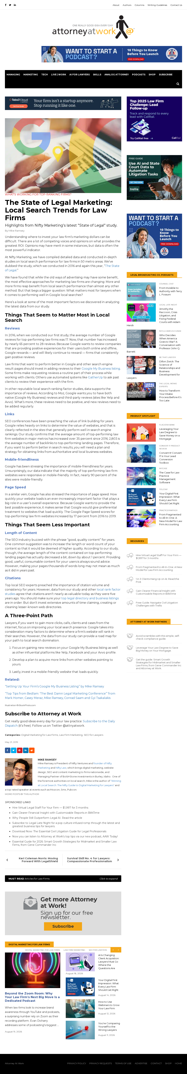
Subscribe (165, 74)
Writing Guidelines (157, 5)
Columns (139, 5)
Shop (152, 74)
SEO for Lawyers (93, 734)
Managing (13, 74)
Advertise (141, 1063)
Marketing (30, 74)
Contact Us (176, 5)
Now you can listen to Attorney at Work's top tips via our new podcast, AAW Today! (65, 836)
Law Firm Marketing (74, 950)
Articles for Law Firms (63, 878)
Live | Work (58, 74)
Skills (97, 74)
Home (178, 1063)
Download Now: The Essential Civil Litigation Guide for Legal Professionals (59, 831)
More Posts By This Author (22, 794)
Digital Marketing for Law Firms (42, 950)
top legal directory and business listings (90, 598)
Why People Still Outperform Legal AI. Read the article (47, 818)
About (116, 5)
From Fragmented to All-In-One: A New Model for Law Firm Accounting (159, 568)
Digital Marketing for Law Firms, (39, 734)
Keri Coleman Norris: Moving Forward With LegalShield (38, 860)
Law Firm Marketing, (71, 734)
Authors (127, 5)
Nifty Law (61, 767)
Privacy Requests (100, 1063)
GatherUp (95, 377)
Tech (44, 74)
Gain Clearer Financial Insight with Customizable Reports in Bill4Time (56, 812)
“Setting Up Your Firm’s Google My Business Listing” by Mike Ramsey (54, 686)
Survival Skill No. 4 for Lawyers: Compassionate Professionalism (89, 860)
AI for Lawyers (79, 74)
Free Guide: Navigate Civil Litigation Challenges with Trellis (157, 604)
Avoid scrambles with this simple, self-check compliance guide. (158, 637)
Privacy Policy (76, 1063)
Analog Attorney (116, 74)
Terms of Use (123, 1063)
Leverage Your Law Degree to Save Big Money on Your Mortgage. (157, 649)
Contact (156, 1063)
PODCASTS (138, 74)
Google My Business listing (101, 368)
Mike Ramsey (16, 230)
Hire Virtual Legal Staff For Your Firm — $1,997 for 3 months (50, 807)
